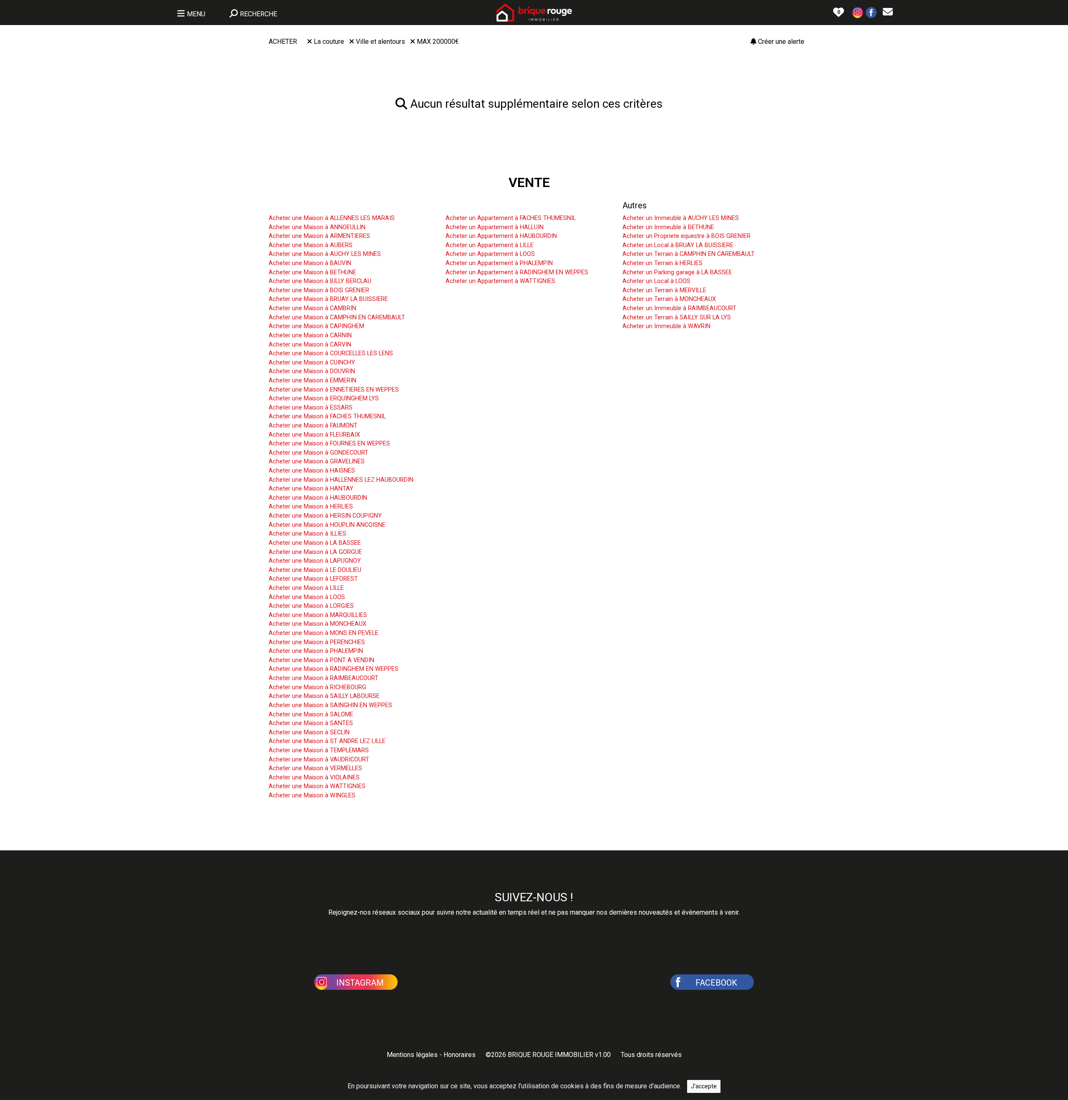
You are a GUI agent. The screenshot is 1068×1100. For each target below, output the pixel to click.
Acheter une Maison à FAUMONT (313, 425)
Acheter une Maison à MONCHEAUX (317, 623)
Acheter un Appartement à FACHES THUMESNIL (511, 218)
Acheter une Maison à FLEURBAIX (314, 434)
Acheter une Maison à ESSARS (311, 407)
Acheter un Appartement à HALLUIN (495, 227)
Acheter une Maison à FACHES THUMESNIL (327, 416)
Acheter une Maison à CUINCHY (312, 362)
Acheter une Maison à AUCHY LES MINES (325, 254)
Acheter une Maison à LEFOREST (313, 578)
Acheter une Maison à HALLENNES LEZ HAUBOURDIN (341, 479)
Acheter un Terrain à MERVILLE (664, 290)
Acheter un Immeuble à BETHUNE (668, 227)
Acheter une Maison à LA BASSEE (315, 542)
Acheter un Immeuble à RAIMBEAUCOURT (679, 308)
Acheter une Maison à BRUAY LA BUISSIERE (328, 299)
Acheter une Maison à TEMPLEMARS (319, 750)
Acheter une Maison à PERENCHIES (317, 642)
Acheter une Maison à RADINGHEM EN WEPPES (333, 669)
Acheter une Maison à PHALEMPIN (316, 651)
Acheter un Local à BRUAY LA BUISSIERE (677, 245)
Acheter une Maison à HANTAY (311, 488)
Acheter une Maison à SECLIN (309, 732)
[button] (857, 12)
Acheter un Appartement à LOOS (490, 254)
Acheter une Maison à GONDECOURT (318, 452)
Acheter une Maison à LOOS (307, 597)
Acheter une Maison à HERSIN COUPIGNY (325, 515)
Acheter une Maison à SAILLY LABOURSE (324, 696)
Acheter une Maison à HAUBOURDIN (318, 497)
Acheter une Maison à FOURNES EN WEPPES (329, 443)
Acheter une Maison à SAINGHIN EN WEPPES (330, 705)
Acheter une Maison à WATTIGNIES (317, 786)
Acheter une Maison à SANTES (311, 723)
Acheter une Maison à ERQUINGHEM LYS (324, 398)
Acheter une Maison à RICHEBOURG (317, 687)
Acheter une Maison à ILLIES (307, 533)
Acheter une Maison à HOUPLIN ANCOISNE (327, 525)
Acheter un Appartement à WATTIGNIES (500, 281)
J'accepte (704, 1086)
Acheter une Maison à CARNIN (310, 335)
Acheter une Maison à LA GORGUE (315, 552)
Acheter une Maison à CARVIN (310, 344)
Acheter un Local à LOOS (656, 281)
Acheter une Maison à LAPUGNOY (315, 560)
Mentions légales (412, 1055)
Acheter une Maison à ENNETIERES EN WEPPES (334, 389)
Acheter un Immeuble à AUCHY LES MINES (680, 218)
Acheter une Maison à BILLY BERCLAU (320, 281)
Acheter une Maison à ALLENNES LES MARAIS (332, 218)
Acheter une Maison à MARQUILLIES (318, 615)
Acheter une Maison (305, 205)
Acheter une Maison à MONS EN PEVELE (323, 633)
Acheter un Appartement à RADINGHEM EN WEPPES (517, 272)
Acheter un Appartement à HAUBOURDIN (501, 236)
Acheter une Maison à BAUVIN (310, 263)
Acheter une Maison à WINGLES (312, 795)
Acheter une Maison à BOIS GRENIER (319, 290)
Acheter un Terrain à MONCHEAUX (669, 299)
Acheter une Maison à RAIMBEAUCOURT (323, 678)
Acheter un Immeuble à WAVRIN (666, 326)
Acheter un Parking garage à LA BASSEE (677, 272)
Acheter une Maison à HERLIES (311, 506)
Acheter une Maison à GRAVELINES (317, 461)
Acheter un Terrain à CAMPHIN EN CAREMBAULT (688, 254)
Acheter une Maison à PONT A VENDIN (321, 660)
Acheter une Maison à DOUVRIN (312, 371)
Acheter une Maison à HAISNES (312, 470)
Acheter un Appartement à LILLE (490, 245)
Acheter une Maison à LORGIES (311, 605)
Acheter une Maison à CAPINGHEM (316, 326)
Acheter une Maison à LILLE (306, 588)
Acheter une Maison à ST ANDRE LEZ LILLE (327, 741)
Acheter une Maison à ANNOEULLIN (317, 227)
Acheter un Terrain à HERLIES (662, 263)
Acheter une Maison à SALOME (311, 714)
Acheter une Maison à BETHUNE (312, 272)
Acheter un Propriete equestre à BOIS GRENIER (686, 236)
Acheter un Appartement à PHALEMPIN (499, 263)
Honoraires (459, 1055)
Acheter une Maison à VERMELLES (315, 768)
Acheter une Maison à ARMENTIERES (319, 236)
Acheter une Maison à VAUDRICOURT (319, 759)
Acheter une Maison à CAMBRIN (312, 308)
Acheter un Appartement (490, 205)
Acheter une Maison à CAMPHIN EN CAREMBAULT (337, 317)
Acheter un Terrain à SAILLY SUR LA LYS (676, 317)
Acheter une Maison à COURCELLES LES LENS (331, 353)
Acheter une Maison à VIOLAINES (314, 777)
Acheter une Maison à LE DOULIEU (315, 570)
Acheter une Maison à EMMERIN (312, 380)
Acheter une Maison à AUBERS (311, 245)
